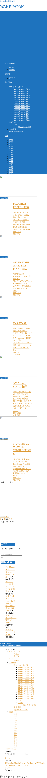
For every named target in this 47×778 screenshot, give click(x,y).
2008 (15, 745)
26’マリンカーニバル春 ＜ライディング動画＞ (10, 586)
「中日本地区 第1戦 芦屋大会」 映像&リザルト (10, 572)
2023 (15, 714)
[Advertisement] (23, 34)
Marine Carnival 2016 (26, 682)
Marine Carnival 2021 (26, 671)
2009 (15, 743)
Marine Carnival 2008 (26, 698)
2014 (15, 733)
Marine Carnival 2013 (26, 688)
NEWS (11, 658)
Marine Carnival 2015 (26, 684)
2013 (15, 735)
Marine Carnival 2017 (26, 680)
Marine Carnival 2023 (26, 667)
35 (5, 519)
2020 (15, 720)
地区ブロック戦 (29, 705)
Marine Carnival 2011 (26, 692)
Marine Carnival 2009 (26, 696)
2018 (15, 724)
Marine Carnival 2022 (26, 669)
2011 (15, 739)
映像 (11, 712)
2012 (15, 737)
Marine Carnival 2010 (26, 694)
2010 (15, 741)
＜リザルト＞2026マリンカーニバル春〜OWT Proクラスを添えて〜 (10, 603)
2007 (15, 747)
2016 (15, 728)
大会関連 (12, 663)
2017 (15, 726)
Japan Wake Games (21, 710)
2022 (15, 716)
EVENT (17, 660)
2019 (15, 722)
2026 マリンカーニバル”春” (10, 632)
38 (12, 519)
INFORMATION (15, 652)
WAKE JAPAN (10, 749)
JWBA (16, 654)
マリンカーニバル (21, 665)
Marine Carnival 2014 (26, 686)
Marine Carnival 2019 (26, 676)
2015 (15, 731)
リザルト (17, 700)
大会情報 (17, 707)
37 (9, 519)
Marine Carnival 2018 (26, 678)
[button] (27, 754)
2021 (15, 718)
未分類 (16, 656)
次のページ (4, 517)
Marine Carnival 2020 (26, 673)
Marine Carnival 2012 (26, 690)
